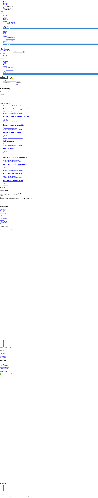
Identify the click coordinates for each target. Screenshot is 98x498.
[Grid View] (3, 97)
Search (4, 80)
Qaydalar (5, 21)
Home (1, 84)
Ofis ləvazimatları (8, 84)
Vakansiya (5, 26)
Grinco (2, 347)
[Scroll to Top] (0, 497)
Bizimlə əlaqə (3, 213)
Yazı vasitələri (15, 84)
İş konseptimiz (3, 210)
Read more (5, 120)
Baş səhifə (5, 15)
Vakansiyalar (3, 211)
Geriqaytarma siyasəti (10, 22)
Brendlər (5, 18)
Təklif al (8, 28)
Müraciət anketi (3, 218)
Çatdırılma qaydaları (10, 23)
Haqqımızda (5, 19)
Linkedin (6, 1)
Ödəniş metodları (9, 24)
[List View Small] (3, 100)
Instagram (6, 3)
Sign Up (15, 194)
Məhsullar (5, 17)
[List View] (3, 99)
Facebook (6, 4)
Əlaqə (4, 27)
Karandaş (5, 105)
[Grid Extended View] (3, 98)
